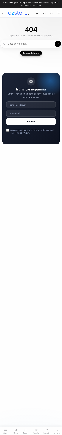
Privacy (26, 133)
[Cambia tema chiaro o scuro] (44, 13)
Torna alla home (31, 53)
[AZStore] (18, 13)
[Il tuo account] (51, 13)
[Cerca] (37, 13)
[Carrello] (58, 13)
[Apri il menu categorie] (3, 13)
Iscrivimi (31, 121)
